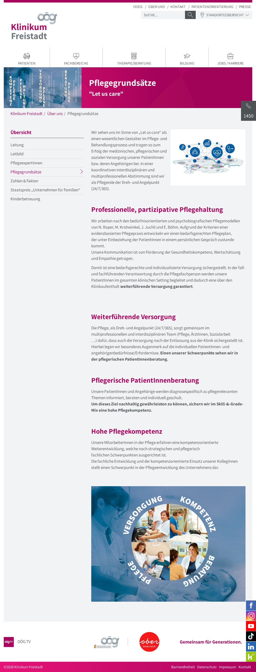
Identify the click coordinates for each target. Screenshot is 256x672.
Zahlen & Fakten (24, 181)
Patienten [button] (27, 63)
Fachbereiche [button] (76, 63)
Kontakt (178, 6)
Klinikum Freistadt (26, 113)
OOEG (137, 6)
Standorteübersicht (225, 15)
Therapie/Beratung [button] (134, 63)
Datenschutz (206, 666)
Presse (245, 6)
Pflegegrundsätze (35, 172)
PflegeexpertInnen (26, 163)
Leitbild (17, 154)
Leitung (17, 145)
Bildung (187, 63)
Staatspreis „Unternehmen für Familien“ (45, 190)
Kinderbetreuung (25, 199)
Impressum (227, 666)
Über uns (156, 6)
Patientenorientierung (212, 6)
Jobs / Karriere (230, 63)
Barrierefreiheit (183, 666)
